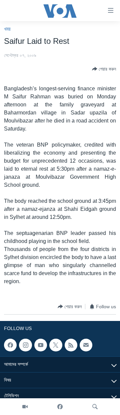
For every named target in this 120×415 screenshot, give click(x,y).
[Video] (25, 406)
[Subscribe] (86, 345)
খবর (7, 29)
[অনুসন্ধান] (95, 406)
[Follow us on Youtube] (40, 345)
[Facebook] (60, 406)
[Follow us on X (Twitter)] (55, 345)
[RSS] (71, 345)
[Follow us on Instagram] (25, 345)
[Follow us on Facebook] (10, 345)
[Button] (104, 69)
